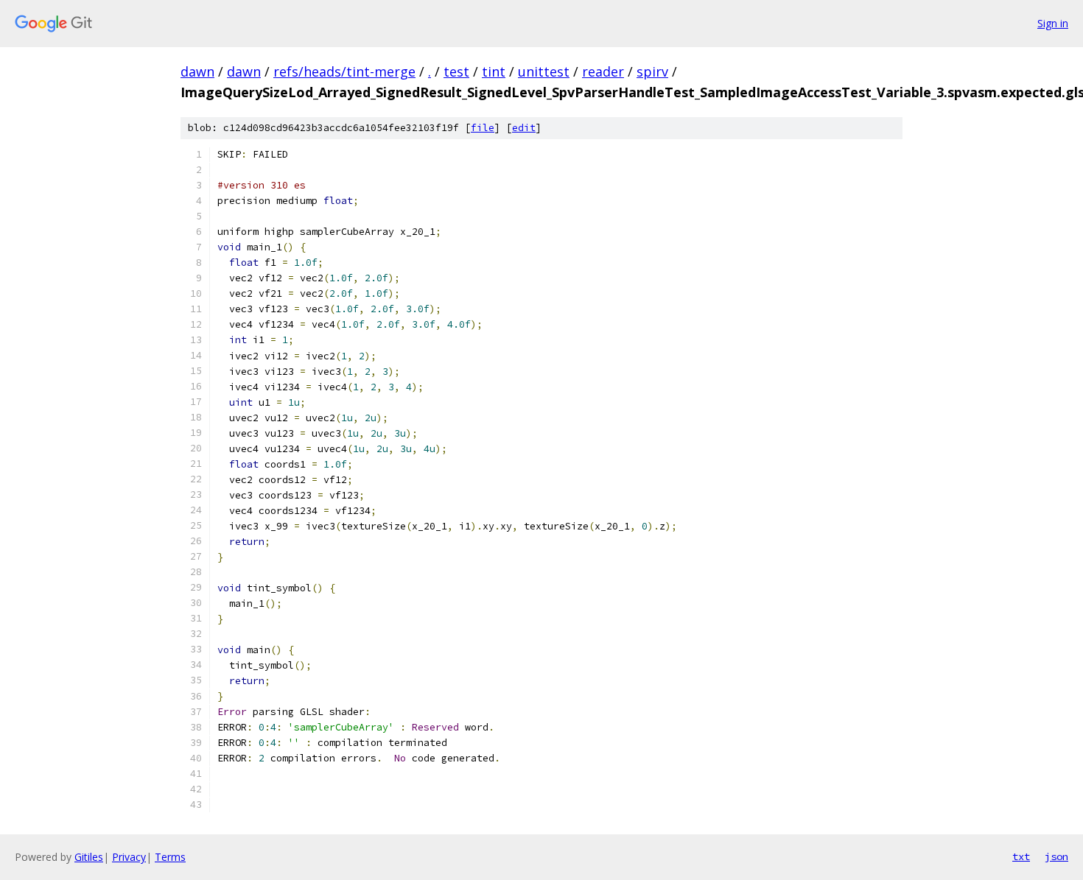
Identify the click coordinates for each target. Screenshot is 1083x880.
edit (524, 128)
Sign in (1052, 23)
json (1056, 856)
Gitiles (88, 857)
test (456, 71)
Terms (170, 857)
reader (603, 71)
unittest (543, 71)
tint (493, 71)
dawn (197, 71)
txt (1021, 856)
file (482, 128)
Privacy (129, 857)
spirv (652, 71)
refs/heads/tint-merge (344, 71)
